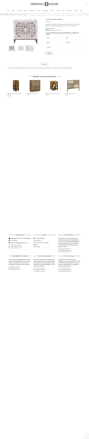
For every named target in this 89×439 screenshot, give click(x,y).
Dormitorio (19, 10)
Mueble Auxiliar (32, 10)
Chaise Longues (45, 10)
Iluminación (69, 10)
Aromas (63, 10)
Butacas (58, 10)
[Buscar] (87, 4)
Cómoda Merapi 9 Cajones (32, 93)
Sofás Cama (52, 10)
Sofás (39, 10)
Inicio (2, 14)
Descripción (44, 64)
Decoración (76, 10)
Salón (8, 10)
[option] (25, 32)
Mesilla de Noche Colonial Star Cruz (53, 93)
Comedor (13, 10)
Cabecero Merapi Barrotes (70, 93)
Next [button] (41, 31)
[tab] (44, 64)
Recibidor (25, 10)
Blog (81, 10)
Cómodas (11, 14)
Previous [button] (9, 31)
